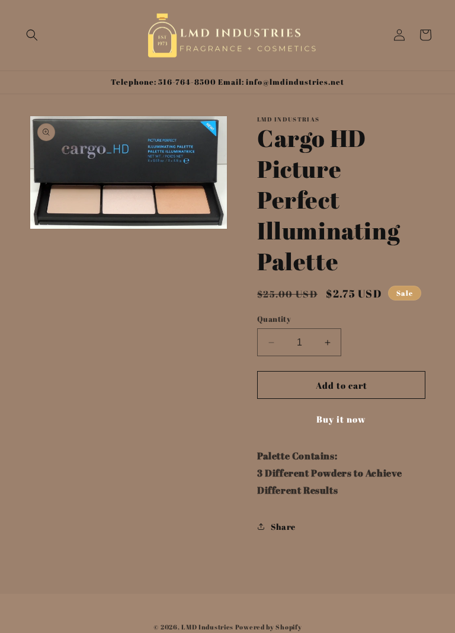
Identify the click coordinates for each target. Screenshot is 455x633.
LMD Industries (207, 626)
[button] (32, 35)
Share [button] (283, 526)
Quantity (274, 319)
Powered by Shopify (268, 626)
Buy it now (341, 419)
